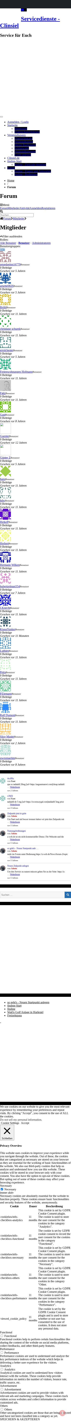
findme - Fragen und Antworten (33, 171)
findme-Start (14, 161)
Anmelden (35, 208)
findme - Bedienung (26, 174)
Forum (11, 167)
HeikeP (4, 522)
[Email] (23, 9)
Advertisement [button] (8, 1385)
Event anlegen (23, 154)
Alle (2, 249)
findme (11, 1008)
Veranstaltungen (16, 135)
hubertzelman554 (10, 586)
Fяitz (3, 393)
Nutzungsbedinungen (16, 831)
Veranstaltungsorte (25, 151)
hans (2, 479)
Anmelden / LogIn (18, 122)
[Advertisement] (35, 76)
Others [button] (4, 1405)
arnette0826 (6, 285)
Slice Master (7, 736)
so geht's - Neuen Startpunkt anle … (22, 848)
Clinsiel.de (13, 158)
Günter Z (5, 457)
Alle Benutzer (8, 242)
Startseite (12, 125)
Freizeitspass (14, 1015)
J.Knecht (5, 607)
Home (10, 180)
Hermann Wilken (10, 564)
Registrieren (48, 208)
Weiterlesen (15, 787)
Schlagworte (22, 148)
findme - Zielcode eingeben (30, 164)
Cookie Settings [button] (10, 1123)
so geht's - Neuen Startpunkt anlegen (28, 1002)
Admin (14, 816)
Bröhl (3, 307)
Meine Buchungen (25, 144)
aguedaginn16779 (10, 264)
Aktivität (24, 208)
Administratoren (41, 242)
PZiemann (6, 693)
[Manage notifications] (62, 1413)
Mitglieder (13, 208)
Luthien (4, 650)
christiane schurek (10, 328)
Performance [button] (7, 1349)
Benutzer (24, 242)
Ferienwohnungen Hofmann (16, 371)
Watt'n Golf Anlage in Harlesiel (25, 1012)
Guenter (4, 436)
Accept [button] (25, 1123)
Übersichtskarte (23, 138)
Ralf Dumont (7, 715)
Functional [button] (6, 1332)
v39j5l (10, 796)
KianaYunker (7, 629)
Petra (3, 672)
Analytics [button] (5, 1365)
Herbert (4, 543)
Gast (2, 414)
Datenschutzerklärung (27, 131)
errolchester (6, 350)
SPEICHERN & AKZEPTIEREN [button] (20, 1419)
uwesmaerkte (7, 758)
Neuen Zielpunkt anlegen (18, 866)
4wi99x (10, 778)
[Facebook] (26, 9)
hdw (2, 500)
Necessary (10, 1189)
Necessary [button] (6, 1185)
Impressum (21, 128)
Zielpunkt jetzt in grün (16, 813)
